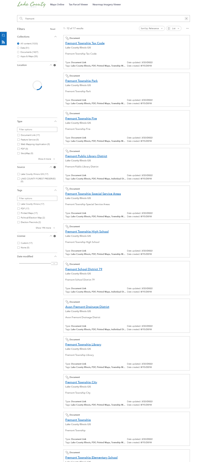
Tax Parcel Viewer (78, 4)
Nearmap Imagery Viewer (107, 4)
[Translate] (3, 35)
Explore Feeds (3, 42)
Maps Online (57, 4)
